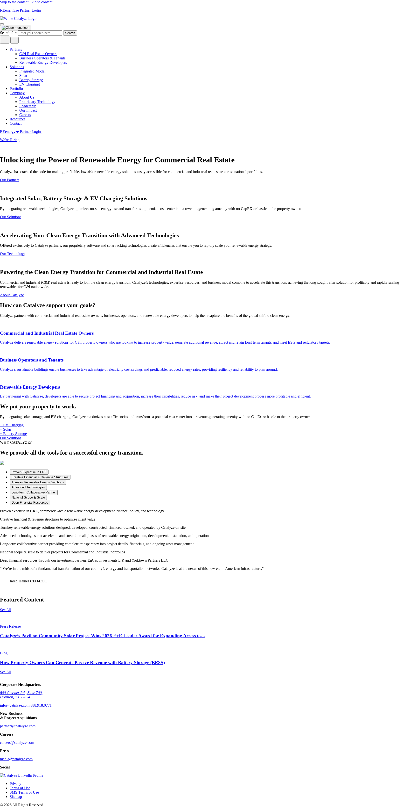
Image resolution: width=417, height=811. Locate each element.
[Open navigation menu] (2, 24)
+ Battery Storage (13, 434)
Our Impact (28, 110)
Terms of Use (20, 788)
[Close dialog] (15, 27)
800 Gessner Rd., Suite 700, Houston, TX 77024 (21, 695)
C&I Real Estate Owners (38, 54)
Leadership (27, 106)
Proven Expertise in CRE (29, 472)
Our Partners (9, 180)
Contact (15, 123)
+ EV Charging (12, 425)
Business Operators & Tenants (42, 58)
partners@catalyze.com (17, 726)
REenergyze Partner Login (21, 10)
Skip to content (40, 2)
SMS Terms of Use (24, 792)
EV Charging (29, 84)
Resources (17, 119)
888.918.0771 (41, 705)
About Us (26, 97)
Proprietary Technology (37, 102)
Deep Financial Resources (30, 502)
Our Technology (12, 254)
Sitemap (16, 797)
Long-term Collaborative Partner (34, 492)
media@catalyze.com (16, 759)
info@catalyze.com (14, 705)
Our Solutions (10, 217)
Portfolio (16, 89)
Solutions (17, 67)
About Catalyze (12, 295)
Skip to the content (14, 2)
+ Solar (5, 429)
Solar (23, 75)
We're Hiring (10, 140)
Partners (16, 49)
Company (17, 93)
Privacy (15, 784)
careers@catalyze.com (17, 742)
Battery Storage (31, 80)
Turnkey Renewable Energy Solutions (38, 482)
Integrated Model (32, 71)
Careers (25, 115)
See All (5, 610)
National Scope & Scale (28, 497)
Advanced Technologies (28, 487)
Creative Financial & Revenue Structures (40, 477)
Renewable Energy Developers (43, 62)
